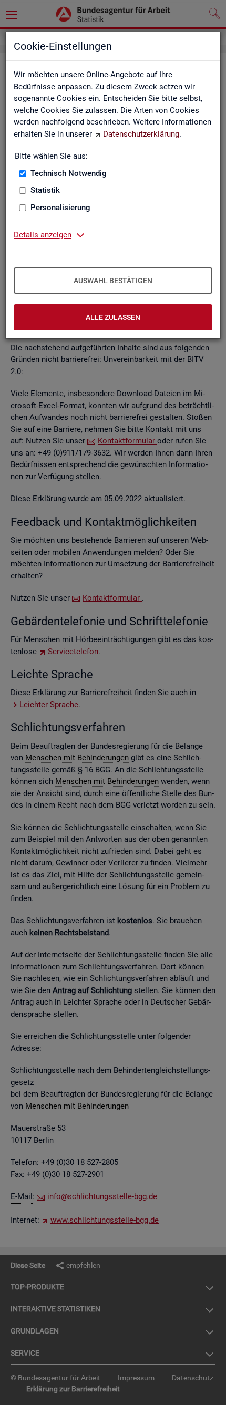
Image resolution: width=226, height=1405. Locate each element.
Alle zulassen (113, 317)
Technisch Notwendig (68, 173)
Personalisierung (60, 207)
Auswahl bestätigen (113, 280)
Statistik (45, 190)
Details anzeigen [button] (42, 235)
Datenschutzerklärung (141, 134)
